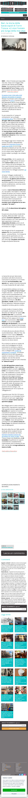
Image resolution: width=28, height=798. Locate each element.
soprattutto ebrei (7, 119)
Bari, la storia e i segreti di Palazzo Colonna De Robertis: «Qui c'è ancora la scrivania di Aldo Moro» (20, 662)
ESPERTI (17, 766)
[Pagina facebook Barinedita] (20, 774)
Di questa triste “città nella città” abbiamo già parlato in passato (12, 96)
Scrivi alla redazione (6, 775)
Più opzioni (14, 793)
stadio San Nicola (7, 146)
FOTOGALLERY (18, 767)
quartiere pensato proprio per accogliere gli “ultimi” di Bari (11, 435)
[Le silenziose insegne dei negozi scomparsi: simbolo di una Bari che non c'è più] (7, 690)
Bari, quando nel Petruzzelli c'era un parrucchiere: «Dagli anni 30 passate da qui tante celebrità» (6, 680)
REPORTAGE (4, 769)
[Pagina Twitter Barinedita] (22, 774)
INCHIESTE (4, 765)
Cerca (25, 15)
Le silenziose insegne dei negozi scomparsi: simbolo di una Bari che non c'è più (7, 697)
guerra (12, 100)
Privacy (17, 770)
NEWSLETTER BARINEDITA (11, 606)
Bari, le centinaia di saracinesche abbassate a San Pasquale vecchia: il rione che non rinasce (20, 628)
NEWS (3, 770)
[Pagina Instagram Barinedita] (24, 774)
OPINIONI (17, 763)
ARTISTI (3, 768)
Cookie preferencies (20, 771)
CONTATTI (18, 769)
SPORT (17, 765)
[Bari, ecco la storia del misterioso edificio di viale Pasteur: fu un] (7, 621)
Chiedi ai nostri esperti (6, 774)
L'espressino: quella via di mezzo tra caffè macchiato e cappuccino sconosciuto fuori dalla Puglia (20, 680)
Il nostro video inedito (14, 728)
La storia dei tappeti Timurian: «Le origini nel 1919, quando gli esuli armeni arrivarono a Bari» (7, 645)
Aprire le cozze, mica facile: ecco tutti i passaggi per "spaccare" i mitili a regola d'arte (20, 698)
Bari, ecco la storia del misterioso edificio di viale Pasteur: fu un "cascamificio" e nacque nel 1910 (7, 628)
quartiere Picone (15, 144)
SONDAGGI (18, 768)
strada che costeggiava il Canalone (11, 351)
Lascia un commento (14, 553)
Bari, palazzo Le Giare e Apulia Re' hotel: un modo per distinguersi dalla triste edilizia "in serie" (7, 714)
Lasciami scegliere (15, 786)
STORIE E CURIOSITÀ (6, 766)
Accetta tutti (14, 790)
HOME (3, 763)
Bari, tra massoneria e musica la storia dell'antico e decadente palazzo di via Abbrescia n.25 (20, 645)
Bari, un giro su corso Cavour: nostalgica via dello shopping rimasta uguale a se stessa (7, 662)
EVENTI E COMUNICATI (6, 767)
